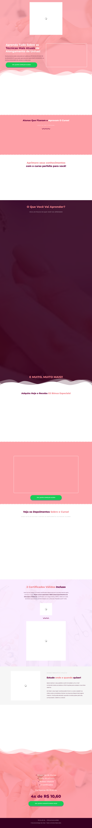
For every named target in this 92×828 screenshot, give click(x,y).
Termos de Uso (41, 820)
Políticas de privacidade (53, 820)
